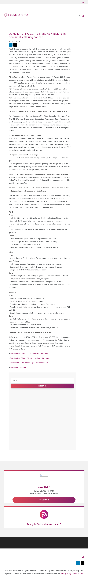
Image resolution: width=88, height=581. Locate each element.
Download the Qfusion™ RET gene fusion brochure (29, 363)
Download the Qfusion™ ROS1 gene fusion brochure (29, 358)
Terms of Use (77, 574)
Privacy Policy (66, 574)
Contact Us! (44, 500)
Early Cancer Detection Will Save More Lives (45, 433)
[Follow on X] (15, 45)
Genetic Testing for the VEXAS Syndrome (44, 412)
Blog (20, 41)
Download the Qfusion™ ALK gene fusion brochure (29, 353)
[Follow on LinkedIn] (10, 45)
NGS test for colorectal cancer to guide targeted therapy (49, 397)
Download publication (18, 367)
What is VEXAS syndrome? (39, 419)
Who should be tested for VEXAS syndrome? (46, 404)
